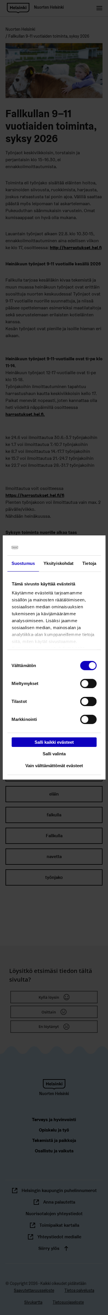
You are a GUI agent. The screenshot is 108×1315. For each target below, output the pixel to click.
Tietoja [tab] (89, 563)
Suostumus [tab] (23, 563)
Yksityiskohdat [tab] (58, 563)
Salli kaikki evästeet (54, 741)
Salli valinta (54, 753)
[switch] (88, 683)
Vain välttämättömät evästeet (54, 765)
